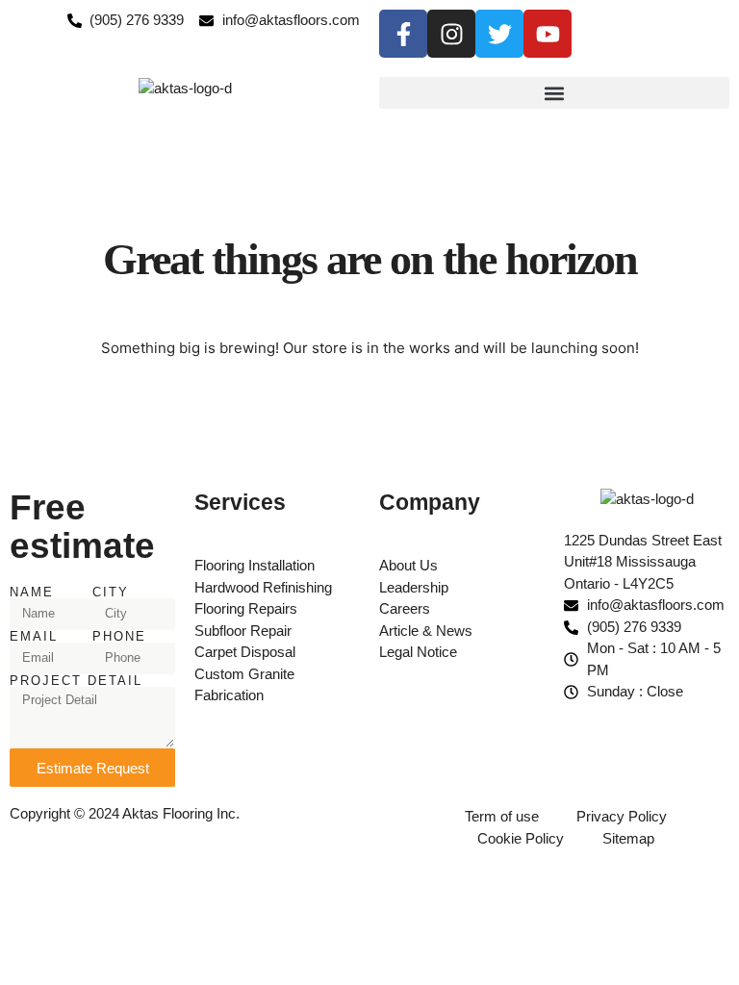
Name (32, 592)
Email (34, 636)
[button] (554, 93)
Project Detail (76, 680)
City (110, 592)
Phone (119, 636)
